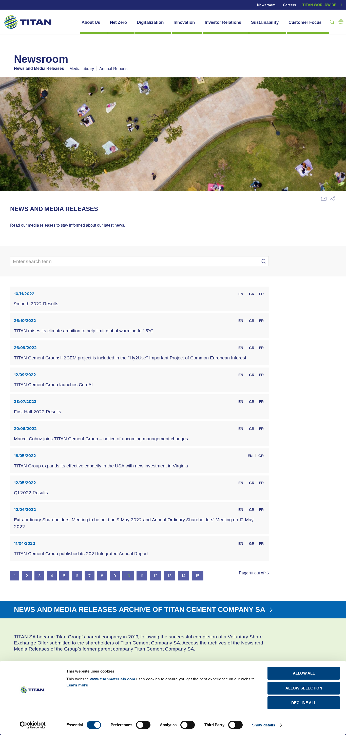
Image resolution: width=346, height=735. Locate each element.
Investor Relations (223, 22)
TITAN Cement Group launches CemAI (53, 384)
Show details (263, 725)
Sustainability (265, 22)
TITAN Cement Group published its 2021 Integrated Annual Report (81, 553)
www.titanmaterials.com (112, 679)
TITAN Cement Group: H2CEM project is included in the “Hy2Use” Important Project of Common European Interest (130, 358)
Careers (289, 4)
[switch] (143, 725)
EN (241, 293)
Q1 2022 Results (31, 492)
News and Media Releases (39, 69)
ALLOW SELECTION (303, 688)
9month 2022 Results (36, 303)
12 (155, 575)
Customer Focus (305, 22)
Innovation (184, 22)
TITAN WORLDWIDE (319, 4)
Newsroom (266, 4)
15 (198, 575)
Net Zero (118, 22)
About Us (91, 22)
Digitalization (150, 22)
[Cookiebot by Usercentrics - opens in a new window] (33, 725)
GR (252, 293)
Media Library (81, 69)
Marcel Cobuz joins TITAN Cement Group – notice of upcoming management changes (101, 439)
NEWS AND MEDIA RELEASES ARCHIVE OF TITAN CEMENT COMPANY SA (140, 609)
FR (261, 293)
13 (169, 575)
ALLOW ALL (304, 673)
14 (183, 575)
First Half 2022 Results (37, 411)
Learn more (77, 685)
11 (141, 575)
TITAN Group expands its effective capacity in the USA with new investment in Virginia (101, 466)
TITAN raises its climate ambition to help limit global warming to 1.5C (83, 331)
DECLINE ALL (303, 703)
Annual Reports (113, 69)
